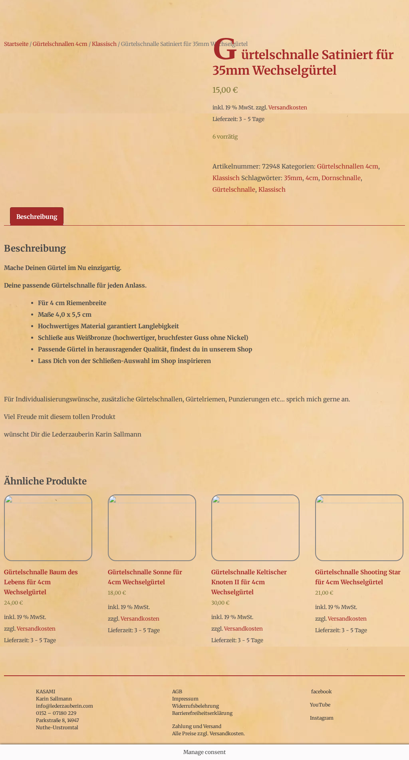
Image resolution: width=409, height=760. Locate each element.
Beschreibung (36, 216)
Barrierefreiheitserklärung (202, 713)
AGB (177, 692)
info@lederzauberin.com (64, 706)
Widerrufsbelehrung (195, 706)
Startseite (16, 44)
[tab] (37, 216)
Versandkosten (287, 107)
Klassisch (104, 44)
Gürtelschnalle (233, 189)
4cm (312, 178)
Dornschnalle (341, 178)
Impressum (185, 699)
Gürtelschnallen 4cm (60, 44)
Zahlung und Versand (196, 726)
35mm (293, 178)
